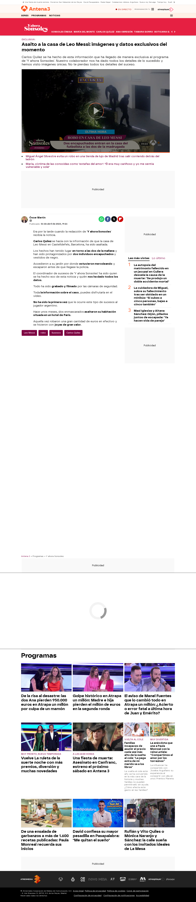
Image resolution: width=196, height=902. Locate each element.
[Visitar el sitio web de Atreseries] (112, 879)
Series (25, 15)
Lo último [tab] (158, 258)
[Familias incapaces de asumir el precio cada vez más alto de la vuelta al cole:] (136, 730)
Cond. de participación (138, 891)
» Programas (37, 556)
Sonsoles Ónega (61, 32)
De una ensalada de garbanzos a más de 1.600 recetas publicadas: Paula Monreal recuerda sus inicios (45, 840)
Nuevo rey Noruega (148, 2)
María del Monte (84, 32)
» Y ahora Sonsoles (54, 556)
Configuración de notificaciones (119, 895)
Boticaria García (165, 32)
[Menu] (171, 15)
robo (43, 333)
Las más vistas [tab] (138, 258)
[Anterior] (22, 2)
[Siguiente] (173, 2)
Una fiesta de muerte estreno (37, 2)
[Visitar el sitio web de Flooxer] (170, 879)
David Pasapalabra (91, 2)
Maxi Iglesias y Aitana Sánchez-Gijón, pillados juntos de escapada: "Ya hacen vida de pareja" (151, 315)
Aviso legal (78, 891)
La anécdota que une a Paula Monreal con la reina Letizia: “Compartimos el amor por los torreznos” (161, 751)
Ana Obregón (124, 32)
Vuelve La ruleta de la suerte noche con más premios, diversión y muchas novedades (42, 764)
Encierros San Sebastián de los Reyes (66, 2)
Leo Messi (29, 333)
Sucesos (56, 333)
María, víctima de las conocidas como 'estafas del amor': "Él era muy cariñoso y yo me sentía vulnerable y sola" (90, 165)
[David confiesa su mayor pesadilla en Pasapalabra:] (98, 813)
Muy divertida (159, 739)
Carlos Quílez (105, 32)
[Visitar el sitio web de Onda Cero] (123, 879)
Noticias (54, 15)
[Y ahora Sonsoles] (36, 33)
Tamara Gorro (143, 32)
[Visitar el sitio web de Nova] (93, 879)
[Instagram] (30, 220)
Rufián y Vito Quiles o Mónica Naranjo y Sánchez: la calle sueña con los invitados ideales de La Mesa (147, 840)
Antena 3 (25, 556)
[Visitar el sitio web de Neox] (82, 879)
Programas (38, 15)
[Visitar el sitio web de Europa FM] (132, 879)
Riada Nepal (105, 2)
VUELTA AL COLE (133, 739)
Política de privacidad (95, 891)
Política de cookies (116, 891)
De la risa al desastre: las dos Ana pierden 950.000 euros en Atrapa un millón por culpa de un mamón (44, 702)
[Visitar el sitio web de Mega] (103, 879)
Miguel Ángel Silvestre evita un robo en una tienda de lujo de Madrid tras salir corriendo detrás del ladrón (92, 158)
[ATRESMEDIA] (31, 879)
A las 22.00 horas (83, 754)
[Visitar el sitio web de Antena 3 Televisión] (63, 879)
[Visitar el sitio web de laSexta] (73, 879)
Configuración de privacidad (87, 895)
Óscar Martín (37, 217)
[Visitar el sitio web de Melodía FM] (142, 879)
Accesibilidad (142, 895)
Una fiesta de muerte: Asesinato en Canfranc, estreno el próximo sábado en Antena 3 (95, 764)
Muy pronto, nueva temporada (41, 754)
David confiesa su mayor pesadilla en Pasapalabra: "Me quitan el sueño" (96, 835)
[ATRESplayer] (165, 9)
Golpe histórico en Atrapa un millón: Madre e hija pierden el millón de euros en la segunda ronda (97, 702)
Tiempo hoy (162, 2)
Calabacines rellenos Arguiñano (125, 2)
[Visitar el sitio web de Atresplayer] (157, 879)
